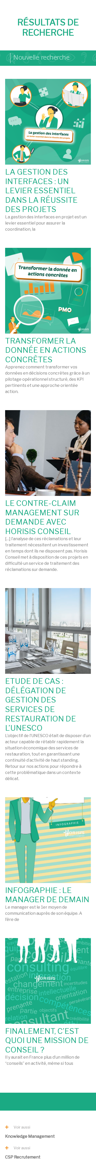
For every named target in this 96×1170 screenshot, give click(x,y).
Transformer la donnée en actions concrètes (45, 350)
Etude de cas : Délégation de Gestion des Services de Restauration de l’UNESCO (40, 704)
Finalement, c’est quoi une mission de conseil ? (47, 1040)
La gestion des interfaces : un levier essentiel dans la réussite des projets (41, 190)
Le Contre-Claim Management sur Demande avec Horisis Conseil (42, 517)
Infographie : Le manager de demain (47, 895)
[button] (21, 1126)
